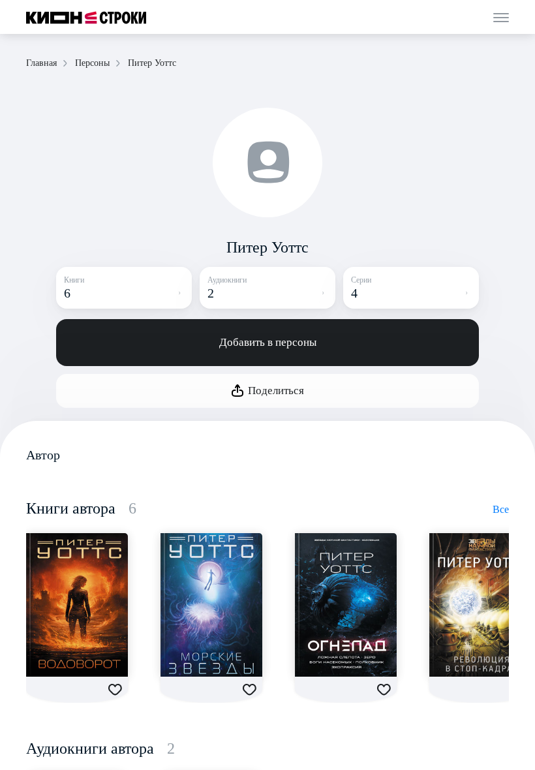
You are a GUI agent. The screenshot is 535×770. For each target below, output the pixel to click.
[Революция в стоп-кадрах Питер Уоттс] (480, 605)
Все (501, 509)
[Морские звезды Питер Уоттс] (211, 605)
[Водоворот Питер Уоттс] (77, 605)
